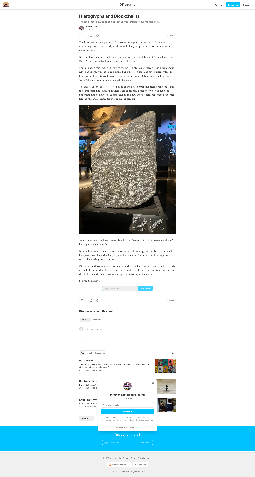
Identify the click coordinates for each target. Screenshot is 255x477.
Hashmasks (86, 360)
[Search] (216, 4)
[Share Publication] (222, 4)
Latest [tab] (89, 353)
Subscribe (233, 4)
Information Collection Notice (126, 420)
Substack (114, 471)
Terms (133, 458)
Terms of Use (140, 417)
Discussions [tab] (100, 353)
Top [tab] (82, 353)
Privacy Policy (147, 420)
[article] (127, 367)
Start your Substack (120, 464)
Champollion (93, 80)
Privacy (126, 458)
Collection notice (145, 458)
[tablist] (90, 319)
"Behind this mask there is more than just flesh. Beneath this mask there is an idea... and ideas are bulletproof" (114, 365)
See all (84, 418)
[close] (153, 383)
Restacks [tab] (97, 320)
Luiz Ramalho (91, 27)
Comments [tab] (85, 320)
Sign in (246, 4)
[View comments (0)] (91, 35)
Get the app (140, 464)
